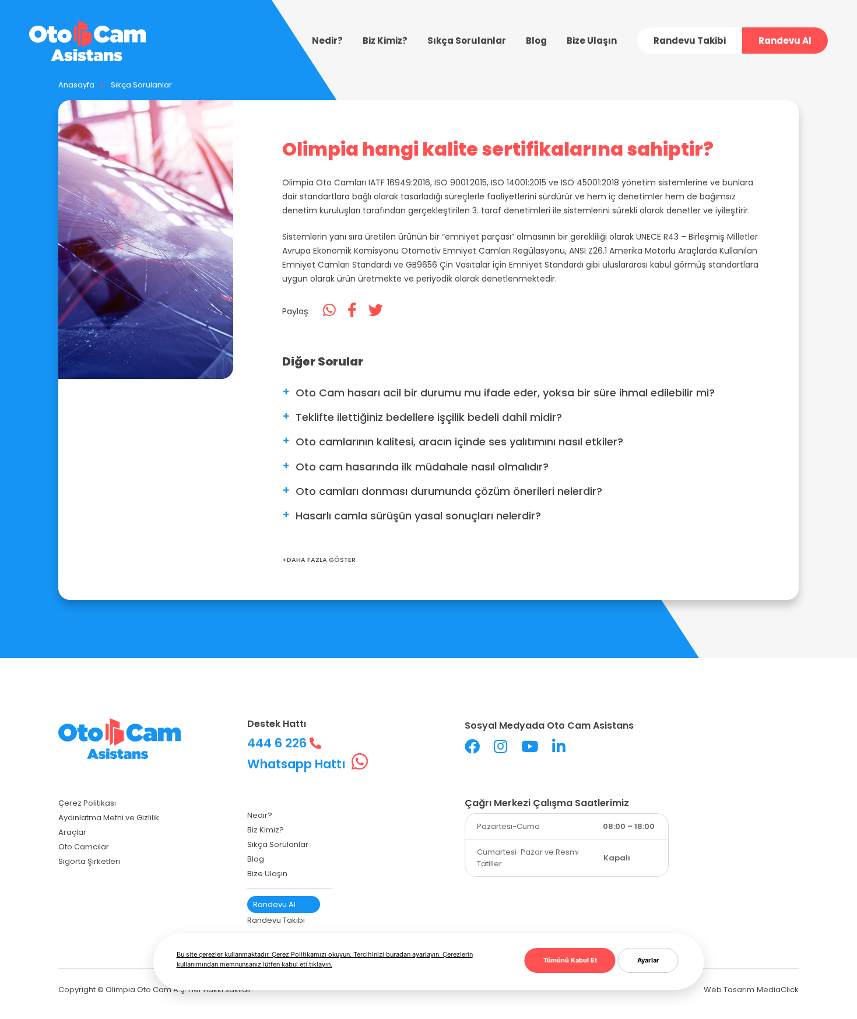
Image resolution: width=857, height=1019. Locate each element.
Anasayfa (76, 84)
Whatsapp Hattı (298, 764)
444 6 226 (278, 743)
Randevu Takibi (690, 40)
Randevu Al (785, 40)
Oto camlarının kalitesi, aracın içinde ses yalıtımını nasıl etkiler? (459, 441)
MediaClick (778, 989)
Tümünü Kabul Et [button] (570, 960)
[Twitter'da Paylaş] (376, 311)
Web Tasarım (729, 989)
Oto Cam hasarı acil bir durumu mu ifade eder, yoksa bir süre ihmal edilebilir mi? (505, 392)
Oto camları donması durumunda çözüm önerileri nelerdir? (449, 491)
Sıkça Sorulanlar (141, 84)
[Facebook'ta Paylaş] (352, 311)
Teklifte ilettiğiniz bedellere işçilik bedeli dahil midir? (429, 417)
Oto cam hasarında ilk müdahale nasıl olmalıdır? (422, 466)
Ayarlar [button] (648, 960)
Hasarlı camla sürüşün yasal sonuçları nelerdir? (418, 515)
